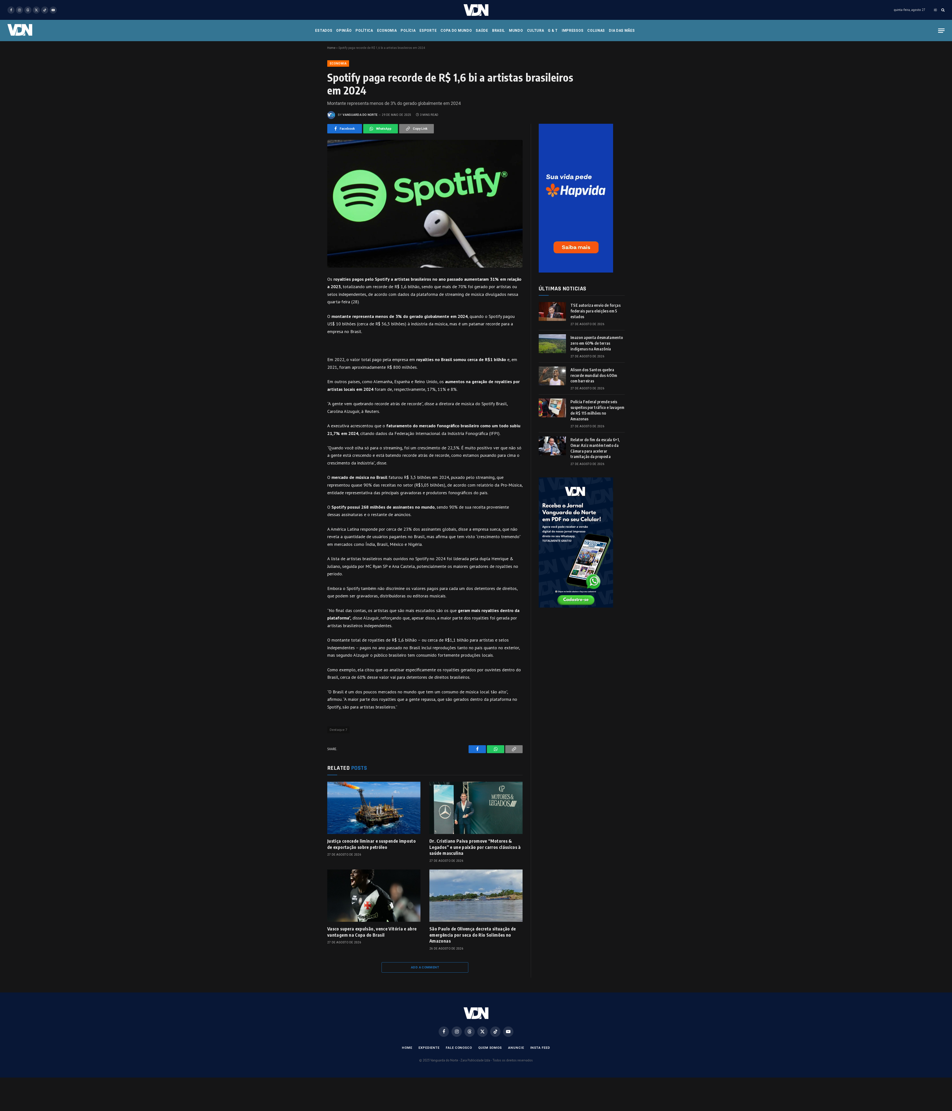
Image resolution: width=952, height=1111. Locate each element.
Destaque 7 (338, 730)
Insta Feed (540, 1047)
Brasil (498, 30)
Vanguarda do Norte (360, 115)
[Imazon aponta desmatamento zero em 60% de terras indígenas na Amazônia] (552, 343)
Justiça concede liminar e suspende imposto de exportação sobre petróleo (371, 844)
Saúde (482, 30)
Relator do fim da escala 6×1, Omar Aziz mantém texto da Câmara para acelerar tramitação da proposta (595, 448)
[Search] (942, 10)
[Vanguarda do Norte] (476, 10)
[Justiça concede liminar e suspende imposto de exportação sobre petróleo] (373, 808)
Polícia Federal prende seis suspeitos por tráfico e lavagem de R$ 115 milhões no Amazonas (597, 410)
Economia (387, 30)
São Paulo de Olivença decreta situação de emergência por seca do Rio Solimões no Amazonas (472, 935)
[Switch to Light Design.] (935, 10)
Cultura (535, 30)
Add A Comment (425, 967)
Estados (323, 30)
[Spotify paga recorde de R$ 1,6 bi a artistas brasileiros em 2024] (425, 204)
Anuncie (516, 1047)
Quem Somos (490, 1047)
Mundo (516, 30)
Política (364, 30)
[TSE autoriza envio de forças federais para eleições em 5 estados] (552, 311)
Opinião (344, 30)
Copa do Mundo (456, 30)
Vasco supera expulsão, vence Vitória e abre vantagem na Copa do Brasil (371, 931)
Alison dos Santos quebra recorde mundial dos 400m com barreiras (593, 375)
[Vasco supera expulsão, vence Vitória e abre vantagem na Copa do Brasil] (373, 895)
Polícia (408, 30)
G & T (553, 30)
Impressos (572, 30)
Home (331, 48)
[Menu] (941, 30)
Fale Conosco (459, 1047)
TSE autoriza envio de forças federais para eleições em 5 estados (595, 311)
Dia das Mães (622, 30)
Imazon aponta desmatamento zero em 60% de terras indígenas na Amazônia (596, 343)
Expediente (429, 1047)
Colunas (596, 30)
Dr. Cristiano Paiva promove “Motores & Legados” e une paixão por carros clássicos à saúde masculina (475, 847)
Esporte (428, 30)
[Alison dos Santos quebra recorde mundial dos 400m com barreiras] (552, 376)
